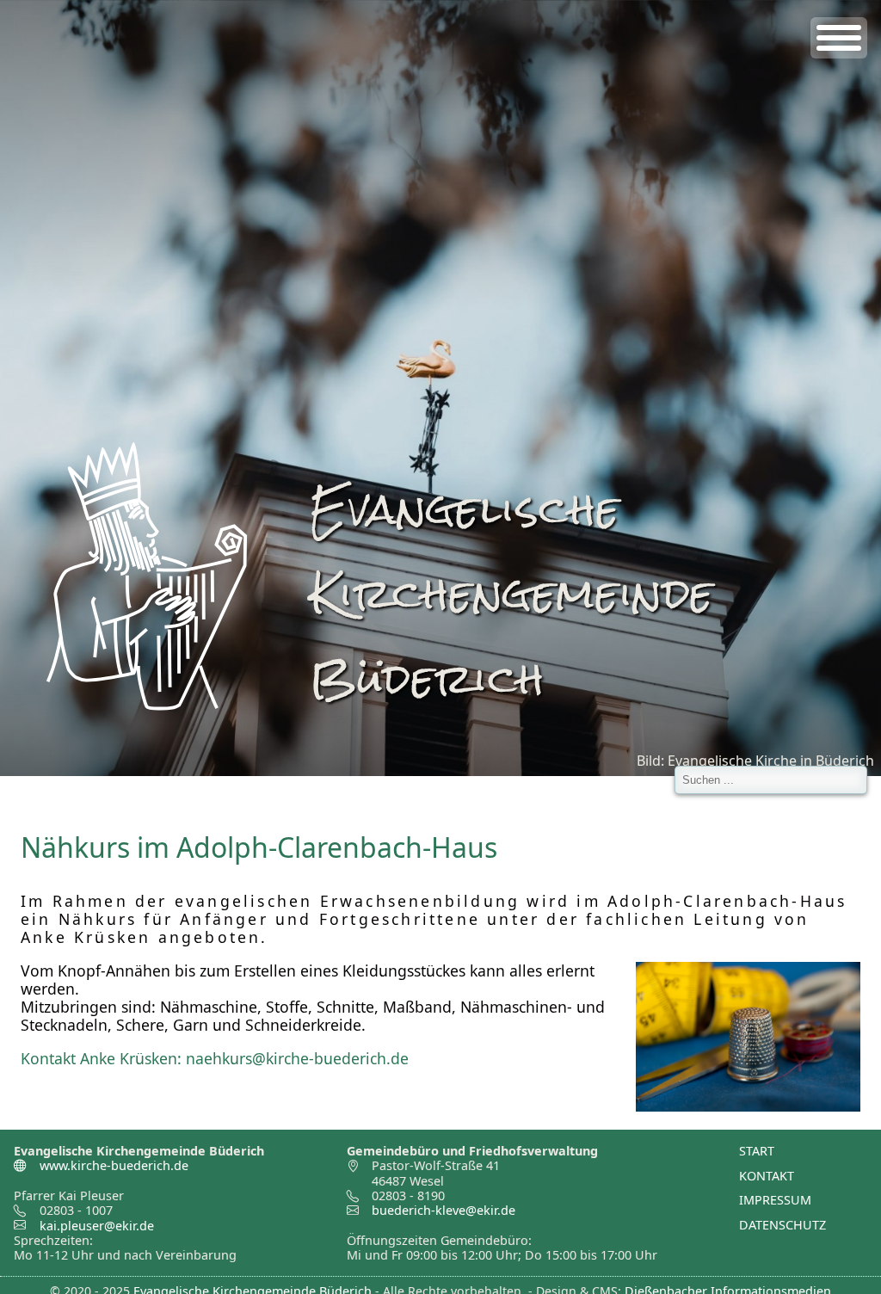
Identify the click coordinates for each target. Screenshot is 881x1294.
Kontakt (766, 1176)
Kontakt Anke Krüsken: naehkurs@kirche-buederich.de (215, 1058)
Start (756, 1151)
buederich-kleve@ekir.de (443, 1210)
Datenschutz (782, 1225)
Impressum (775, 1200)
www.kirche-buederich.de (112, 1165)
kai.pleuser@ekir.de (97, 1225)
